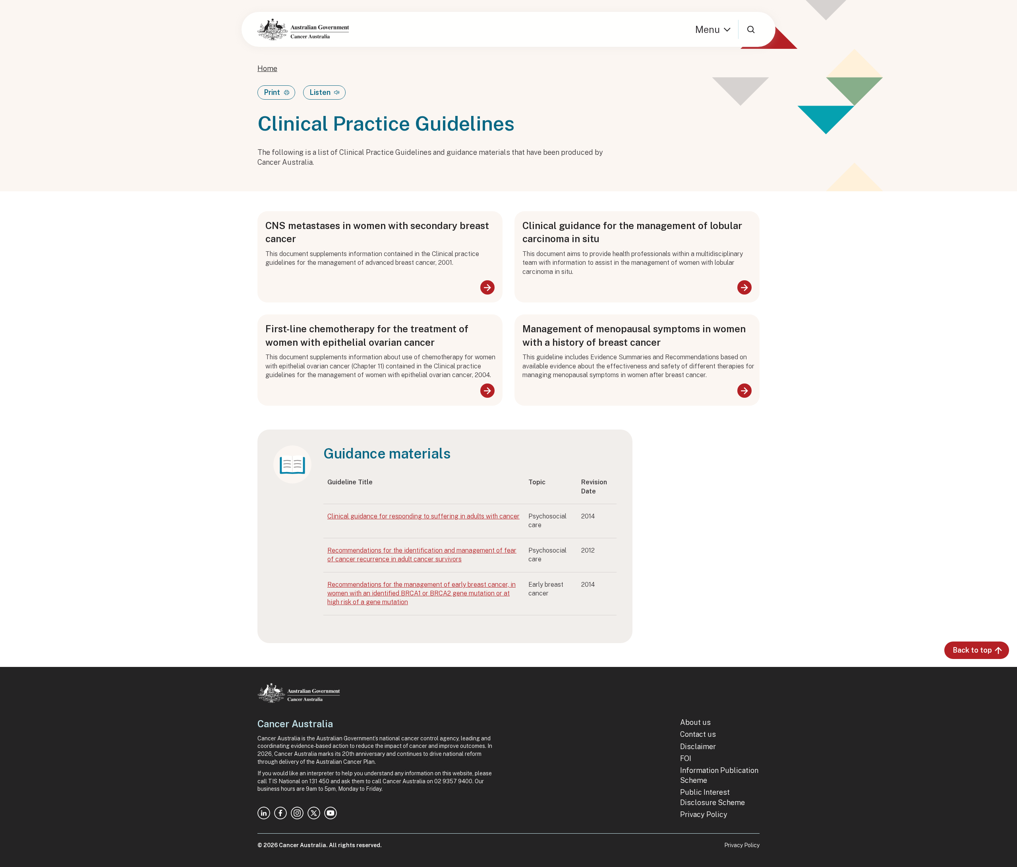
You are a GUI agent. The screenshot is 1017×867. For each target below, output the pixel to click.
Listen (320, 92)
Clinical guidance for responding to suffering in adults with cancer (423, 516)
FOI (685, 758)
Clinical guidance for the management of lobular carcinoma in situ (632, 232)
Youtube (330, 813)
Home (267, 68)
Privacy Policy (703, 814)
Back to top (972, 650)
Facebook (280, 813)
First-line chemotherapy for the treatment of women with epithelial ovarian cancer (366, 335)
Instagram (297, 813)
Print (272, 92)
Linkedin (263, 813)
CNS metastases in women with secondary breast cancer (377, 232)
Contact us (698, 734)
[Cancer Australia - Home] (303, 29)
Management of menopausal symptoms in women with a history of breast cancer (634, 335)
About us (695, 722)
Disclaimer (698, 746)
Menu (707, 29)
